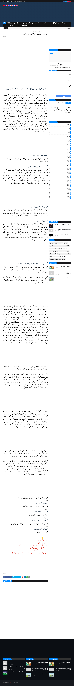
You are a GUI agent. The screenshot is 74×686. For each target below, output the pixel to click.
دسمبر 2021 (69, 196)
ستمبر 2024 (69, 152)
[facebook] (64, 1)
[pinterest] (70, 1)
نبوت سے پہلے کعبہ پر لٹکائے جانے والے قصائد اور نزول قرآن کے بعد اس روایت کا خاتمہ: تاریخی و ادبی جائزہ (63, 272)
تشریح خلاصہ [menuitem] (60, 23)
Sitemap (24, 1)
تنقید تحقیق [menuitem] (55, 23)
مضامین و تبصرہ (67, 254)
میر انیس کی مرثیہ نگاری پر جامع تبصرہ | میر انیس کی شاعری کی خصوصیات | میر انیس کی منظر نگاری (26, 553)
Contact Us (59, 681)
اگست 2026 (69, 124)
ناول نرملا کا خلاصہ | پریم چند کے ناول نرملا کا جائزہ (66, 234)
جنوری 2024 (69, 163)
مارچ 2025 (69, 144)
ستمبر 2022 (69, 184)
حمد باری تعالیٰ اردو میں (58, 248)
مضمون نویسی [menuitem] (44, 23)
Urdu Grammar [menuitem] (23, 26)
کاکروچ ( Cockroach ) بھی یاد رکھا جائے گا (66, 266)
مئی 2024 (69, 157)
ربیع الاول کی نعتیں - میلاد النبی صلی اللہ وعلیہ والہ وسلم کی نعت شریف (64, 229)
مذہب (63, 254)
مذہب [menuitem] (15, 26)
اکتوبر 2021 (69, 198)
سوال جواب (45, 31)
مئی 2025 (69, 141)
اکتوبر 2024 (69, 151)
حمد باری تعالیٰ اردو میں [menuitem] (17, 23)
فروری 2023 (69, 177)
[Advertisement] (50, 12)
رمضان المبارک (57, 251)
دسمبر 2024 (69, 148)
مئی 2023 (69, 173)
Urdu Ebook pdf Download (57, 259)
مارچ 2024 (69, 160)
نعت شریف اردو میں (62, 256)
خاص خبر (64, 248)
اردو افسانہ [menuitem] (66, 23)
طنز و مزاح (58, 254)
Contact (11, 1)
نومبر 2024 (69, 149)
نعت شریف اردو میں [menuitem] (26, 23)
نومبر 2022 (69, 181)
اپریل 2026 (69, 129)
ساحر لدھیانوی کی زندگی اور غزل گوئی (38, 550)
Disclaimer (14, 1)
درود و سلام (52, 251)
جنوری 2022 (69, 194)
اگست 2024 (69, 153)
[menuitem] (4, 23)
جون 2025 (69, 140)
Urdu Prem (10, 682)
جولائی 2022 (69, 186)
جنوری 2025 (69, 147)
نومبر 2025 (69, 135)
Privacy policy (19, 1)
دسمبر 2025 (69, 133)
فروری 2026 (69, 131)
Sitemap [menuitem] (10, 23)
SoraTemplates (9, 684)
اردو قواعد (65, 243)
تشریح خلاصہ (67, 246)
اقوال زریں (52, 246)
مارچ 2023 (69, 176)
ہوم (47, 31)
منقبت (56, 256)
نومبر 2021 (69, 197)
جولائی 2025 (69, 139)
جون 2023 (69, 172)
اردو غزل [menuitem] (5, 26)
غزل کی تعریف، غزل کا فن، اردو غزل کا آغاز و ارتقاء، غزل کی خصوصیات (31, 545)
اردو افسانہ (51, 243)
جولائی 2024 (69, 155)
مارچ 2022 (69, 192)
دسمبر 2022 (69, 180)
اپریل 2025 (69, 143)
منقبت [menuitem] (32, 23)
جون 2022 (69, 188)
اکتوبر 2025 (69, 136)
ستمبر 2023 (69, 168)
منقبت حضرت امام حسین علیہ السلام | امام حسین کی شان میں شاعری (62, 64)
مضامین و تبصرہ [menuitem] (37, 23)
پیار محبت (62, 246)
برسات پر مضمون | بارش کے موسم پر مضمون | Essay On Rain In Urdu (17, 672)
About (56, 681)
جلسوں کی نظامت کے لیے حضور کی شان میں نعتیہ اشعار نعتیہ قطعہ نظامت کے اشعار (63, 224)
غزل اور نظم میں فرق (42, 540)
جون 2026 (69, 127)
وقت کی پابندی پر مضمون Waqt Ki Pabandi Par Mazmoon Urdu (17, 662)
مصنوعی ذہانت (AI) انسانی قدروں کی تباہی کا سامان (66, 277)
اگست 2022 (69, 185)
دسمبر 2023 (69, 164)
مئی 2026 (69, 128)
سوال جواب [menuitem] (49, 23)
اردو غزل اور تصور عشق (43, 542)
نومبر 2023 (69, 165)
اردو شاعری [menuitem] (11, 26)
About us (7, 1)
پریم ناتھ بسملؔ (57, 246)
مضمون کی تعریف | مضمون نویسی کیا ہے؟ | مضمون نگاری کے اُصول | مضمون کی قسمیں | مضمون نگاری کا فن (17, 667)
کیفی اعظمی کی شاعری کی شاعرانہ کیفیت (38, 548)
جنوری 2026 (69, 132)
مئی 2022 (69, 189)
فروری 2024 (69, 161)
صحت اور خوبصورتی (53, 254)
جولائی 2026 (69, 125)
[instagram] (68, 1)
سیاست (68, 251)
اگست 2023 (69, 169)
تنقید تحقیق (51, 248)
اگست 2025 (69, 137)
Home (4, 1)
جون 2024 (69, 156)
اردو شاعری (56, 243)
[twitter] (66, 1)
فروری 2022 (69, 193)
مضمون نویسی (52, 256)
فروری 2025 (69, 145)
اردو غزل (61, 243)
